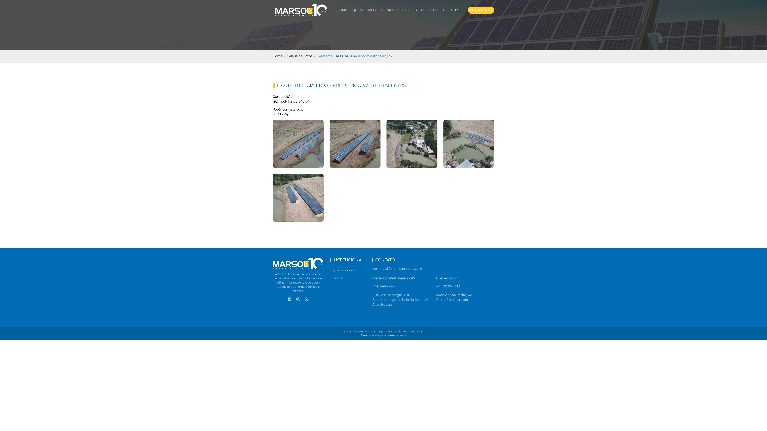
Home (342, 10)
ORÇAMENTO (481, 10)
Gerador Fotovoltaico (402, 10)
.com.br (395, 335)
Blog (433, 10)
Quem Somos (364, 10)
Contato (339, 278)
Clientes (451, 10)
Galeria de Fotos (299, 56)
